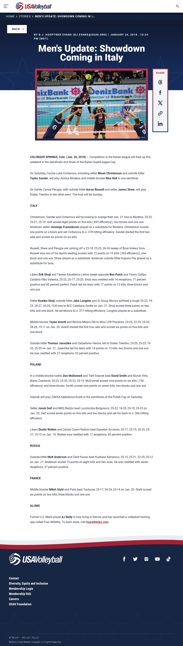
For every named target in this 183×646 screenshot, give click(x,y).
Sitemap (13, 637)
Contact (14, 578)
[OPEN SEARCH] (177, 6)
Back (16, 29)
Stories (25, 16)
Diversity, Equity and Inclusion (28, 583)
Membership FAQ (20, 594)
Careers (14, 599)
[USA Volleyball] (34, 6)
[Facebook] (124, 559)
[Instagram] (146, 559)
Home (10, 16)
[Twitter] (135, 559)
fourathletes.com (97, 522)
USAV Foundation (20, 604)
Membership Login (21, 588)
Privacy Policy (30, 637)
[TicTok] (168, 559)
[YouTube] (157, 559)
